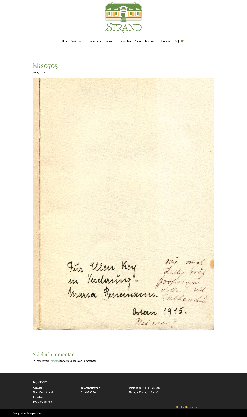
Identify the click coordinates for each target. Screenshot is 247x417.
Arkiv (138, 41)
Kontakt (149, 41)
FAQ (176, 41)
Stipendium (95, 41)
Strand (109, 41)
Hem (64, 41)
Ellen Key (125, 41)
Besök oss (75, 41)
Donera (165, 41)
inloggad (55, 360)
